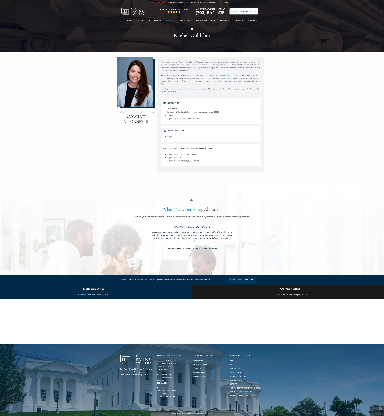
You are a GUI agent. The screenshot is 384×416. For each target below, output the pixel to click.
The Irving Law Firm (180, 89)
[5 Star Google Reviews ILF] (174, 11)
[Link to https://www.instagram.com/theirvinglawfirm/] (164, 396)
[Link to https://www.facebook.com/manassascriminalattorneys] (157, 396)
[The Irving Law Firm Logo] (133, 7)
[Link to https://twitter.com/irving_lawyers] (167, 396)
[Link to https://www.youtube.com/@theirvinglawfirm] (161, 396)
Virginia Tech (225, 75)
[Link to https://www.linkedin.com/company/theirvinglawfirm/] (174, 396)
